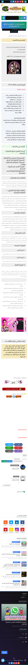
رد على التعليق (14, 468)
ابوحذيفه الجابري (14, 465)
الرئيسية (22, 18)
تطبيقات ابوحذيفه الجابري (7, 660)
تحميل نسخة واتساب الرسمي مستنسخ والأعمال (16, 623)
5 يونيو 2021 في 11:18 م (14, 467)
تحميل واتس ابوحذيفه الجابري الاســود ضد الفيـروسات (11, 584)
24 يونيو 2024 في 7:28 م (14, 478)
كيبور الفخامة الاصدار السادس (13, 574)
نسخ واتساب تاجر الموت (14, 544)
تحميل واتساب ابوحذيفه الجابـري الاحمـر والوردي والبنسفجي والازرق (11, 565)
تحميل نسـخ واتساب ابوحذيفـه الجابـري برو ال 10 (11, 555)
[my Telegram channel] (3, 660)
